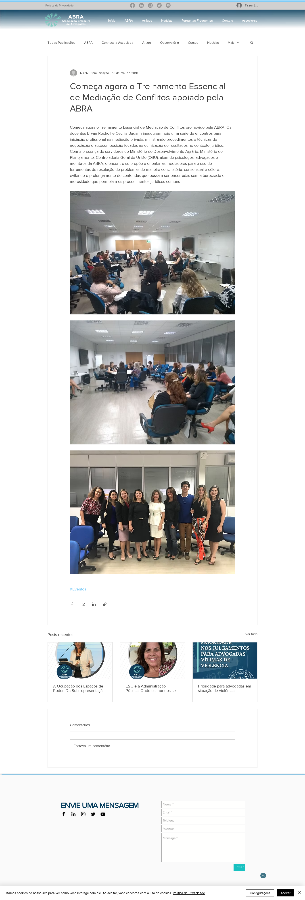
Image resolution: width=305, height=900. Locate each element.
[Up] (263, 875)
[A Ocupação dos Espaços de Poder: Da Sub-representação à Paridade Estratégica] (80, 660)
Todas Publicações (61, 42)
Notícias (213, 42)
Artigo (146, 42)
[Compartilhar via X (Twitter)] (83, 604)
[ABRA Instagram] (83, 814)
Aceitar (285, 893)
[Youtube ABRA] (103, 814)
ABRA (88, 42)
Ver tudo (251, 634)
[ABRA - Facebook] (64, 814)
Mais (231, 42)
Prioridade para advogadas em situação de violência (224, 688)
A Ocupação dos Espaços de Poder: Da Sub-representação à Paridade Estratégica (79, 688)
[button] (252, 42)
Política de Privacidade (59, 5)
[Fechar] (299, 892)
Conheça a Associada (117, 42)
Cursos (193, 42)
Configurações (260, 893)
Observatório (169, 42)
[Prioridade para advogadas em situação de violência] (225, 660)
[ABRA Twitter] (93, 814)
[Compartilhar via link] (105, 604)
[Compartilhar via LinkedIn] (94, 604)
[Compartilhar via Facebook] (72, 604)
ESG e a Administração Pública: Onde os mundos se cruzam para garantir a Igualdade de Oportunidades (151, 688)
